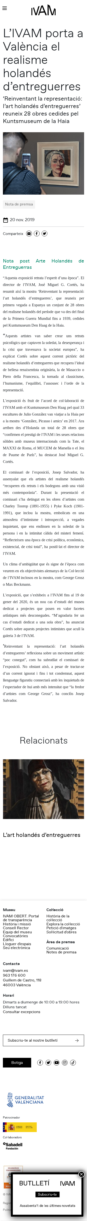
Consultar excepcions (21, 1011)
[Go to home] (26, 1099)
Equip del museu (17, 932)
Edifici (8, 939)
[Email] (29, 234)
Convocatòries (15, 936)
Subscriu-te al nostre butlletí (33, 1040)
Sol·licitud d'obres (61, 932)
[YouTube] (56, 1063)
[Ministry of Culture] (43, 1127)
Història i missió (17, 924)
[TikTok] (73, 1063)
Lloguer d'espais (17, 944)
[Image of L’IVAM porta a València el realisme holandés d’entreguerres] (43, 163)
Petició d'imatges (61, 928)
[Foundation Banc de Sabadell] (12, 1145)
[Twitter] (44, 234)
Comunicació (57, 948)
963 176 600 (14, 975)
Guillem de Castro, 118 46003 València (22, 982)
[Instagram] (65, 1063)
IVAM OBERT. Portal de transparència (21, 918)
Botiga (17, 1062)
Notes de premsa (61, 952)
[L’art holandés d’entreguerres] (43, 789)
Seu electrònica (16, 947)
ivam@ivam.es (15, 970)
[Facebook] (37, 234)
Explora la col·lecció (63, 924)
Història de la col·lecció (57, 918)
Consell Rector (16, 928)
